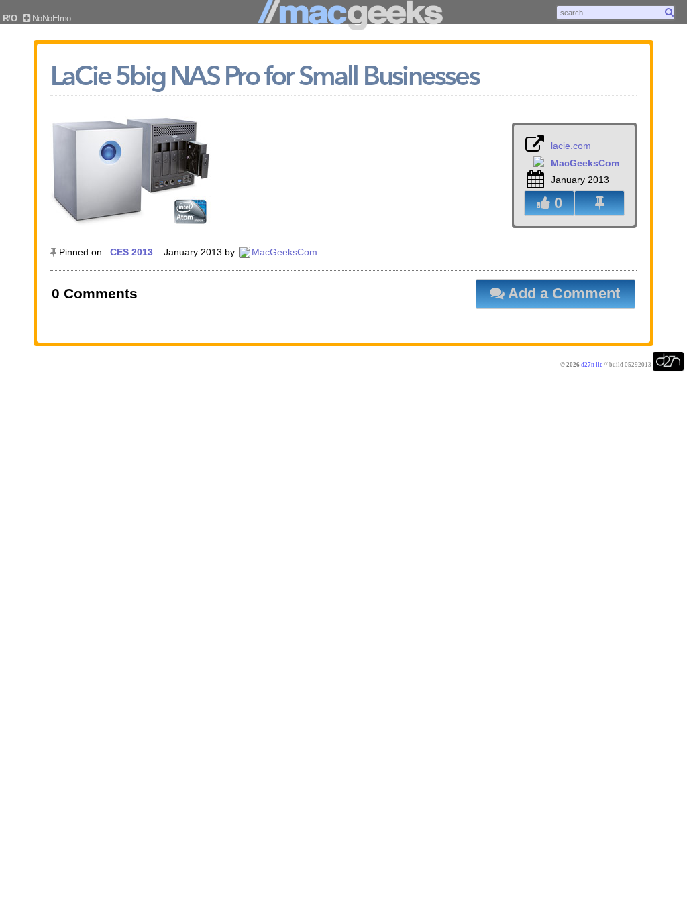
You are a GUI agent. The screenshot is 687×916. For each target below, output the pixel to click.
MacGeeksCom (284, 252)
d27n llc (591, 364)
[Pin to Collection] (599, 203)
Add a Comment (562, 293)
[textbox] (616, 13)
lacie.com (571, 145)
